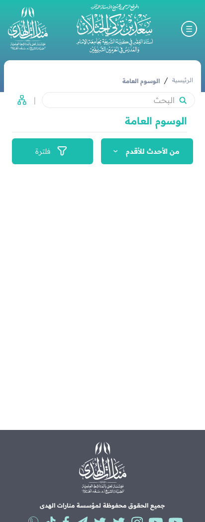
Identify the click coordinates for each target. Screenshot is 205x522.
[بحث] (183, 100)
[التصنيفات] (19, 100)
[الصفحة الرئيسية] (114, 28)
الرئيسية (182, 80)
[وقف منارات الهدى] (28, 28)
